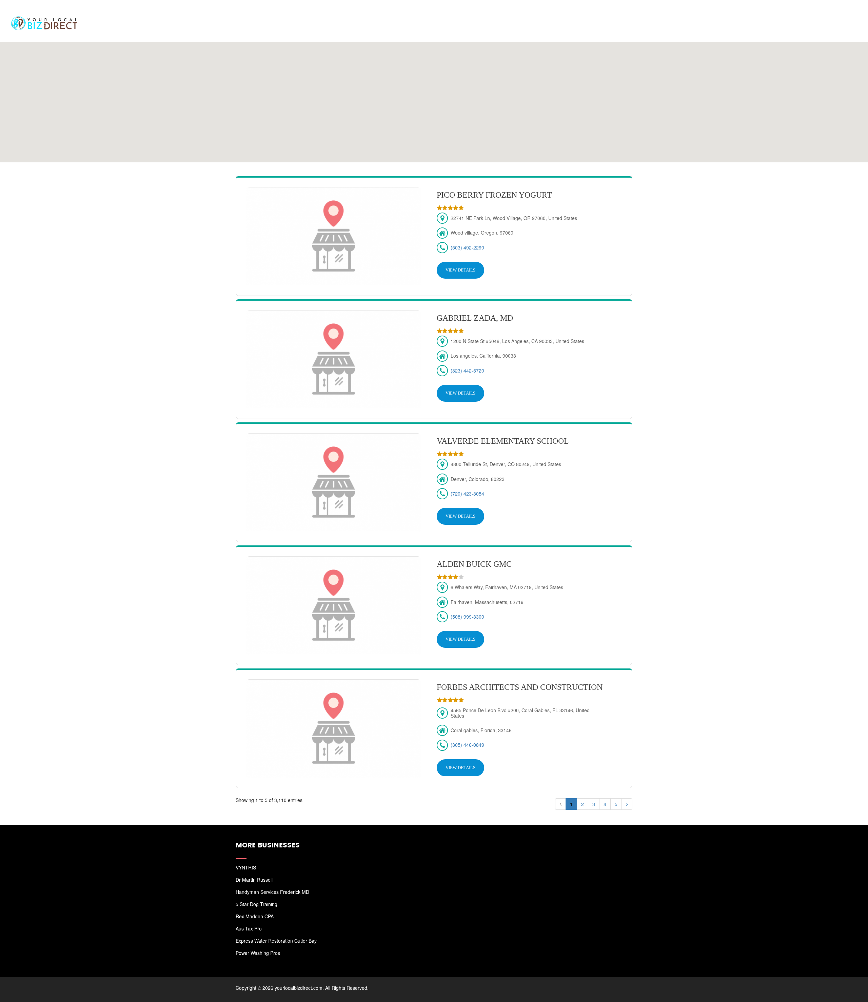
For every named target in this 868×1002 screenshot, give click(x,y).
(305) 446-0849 (467, 744)
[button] (434, 98)
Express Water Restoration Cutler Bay (276, 940)
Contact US (837, 13)
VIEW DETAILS (460, 270)
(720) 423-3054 (467, 493)
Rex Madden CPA (255, 916)
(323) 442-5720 (467, 370)
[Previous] (560, 804)
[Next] (627, 804)
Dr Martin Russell (254, 879)
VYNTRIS (246, 867)
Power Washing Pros (258, 952)
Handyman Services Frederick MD (272, 891)
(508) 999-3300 (467, 616)
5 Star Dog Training (256, 904)
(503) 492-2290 (467, 247)
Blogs (803, 13)
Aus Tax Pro (249, 928)
